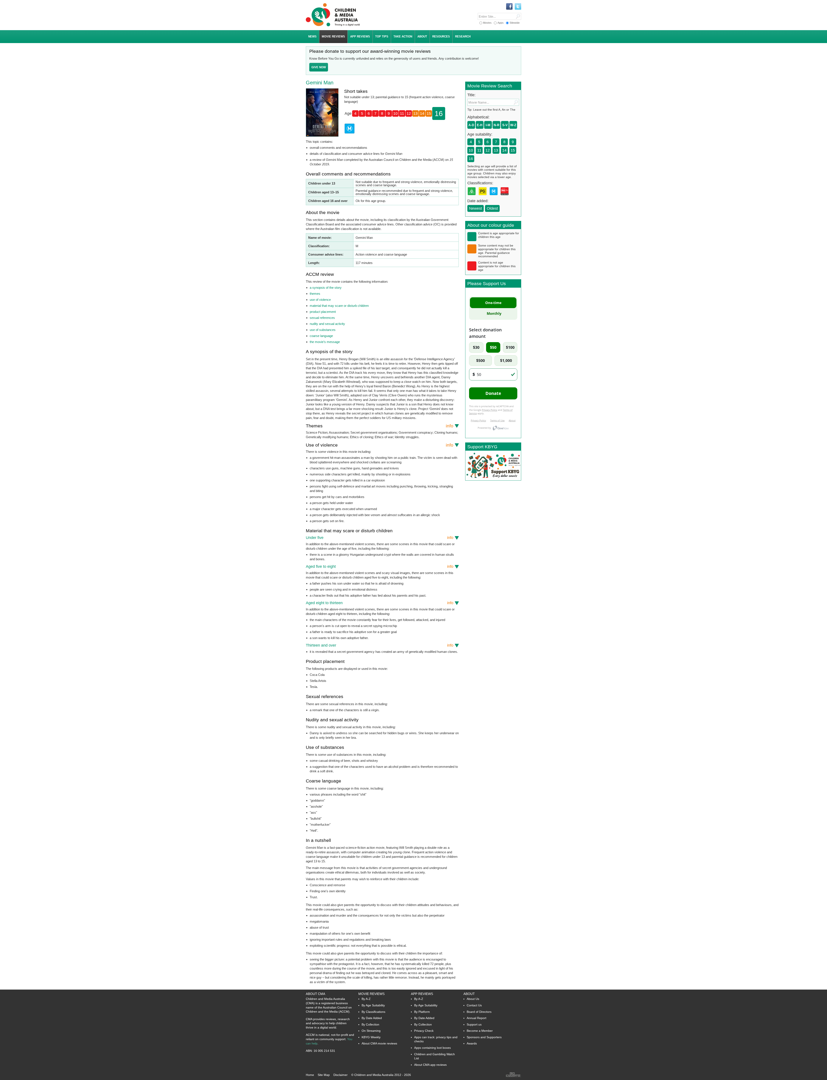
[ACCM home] (333, 25)
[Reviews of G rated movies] (472, 196)
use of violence (320, 299)
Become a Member (480, 1030)
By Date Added (372, 1018)
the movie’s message (325, 342)
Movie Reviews (371, 994)
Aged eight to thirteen (379, 603)
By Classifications (373, 1011)
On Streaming (371, 1030)
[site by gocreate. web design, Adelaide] (513, 1076)
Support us (474, 1024)
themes (315, 293)
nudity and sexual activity (327, 324)
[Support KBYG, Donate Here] (493, 479)
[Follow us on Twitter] (518, 6)
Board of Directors (479, 1011)
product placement (323, 311)
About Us (473, 999)
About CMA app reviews (430, 1064)
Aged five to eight (379, 566)
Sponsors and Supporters (484, 1037)
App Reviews (422, 994)
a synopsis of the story (326, 287)
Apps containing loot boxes (432, 1047)
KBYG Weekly (371, 1037)
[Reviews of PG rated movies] (483, 196)
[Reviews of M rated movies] (494, 196)
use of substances (323, 330)
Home (310, 1075)
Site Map (324, 1075)
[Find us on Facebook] (509, 6)
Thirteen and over (379, 645)
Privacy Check (424, 1030)
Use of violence (379, 445)
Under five (379, 538)
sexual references (322, 318)
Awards (472, 1043)
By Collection (370, 1024)
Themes (379, 426)
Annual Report (476, 1018)
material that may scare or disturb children (339, 305)
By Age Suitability (373, 1005)
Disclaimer (340, 1075)
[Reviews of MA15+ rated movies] (505, 196)
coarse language (321, 336)
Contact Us (474, 1005)
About (469, 994)
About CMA (315, 994)
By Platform (422, 1011)
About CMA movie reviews (379, 1043)
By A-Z (366, 999)
